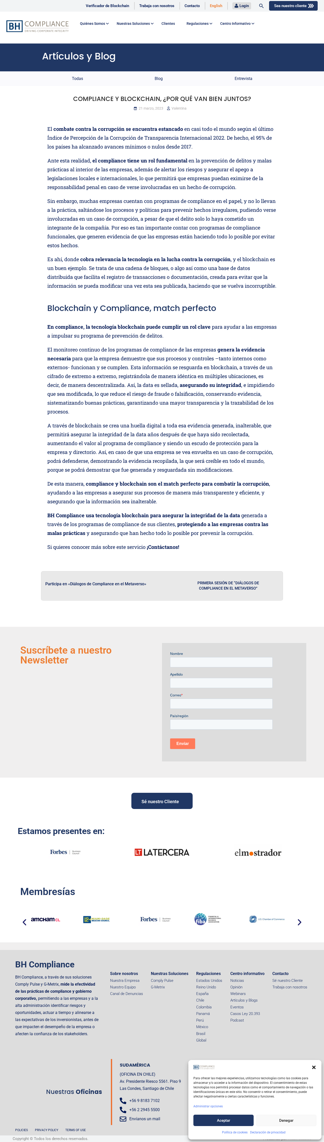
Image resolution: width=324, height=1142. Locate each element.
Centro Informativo (235, 24)
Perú (200, 1020)
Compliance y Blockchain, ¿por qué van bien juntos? (162, 99)
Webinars (238, 993)
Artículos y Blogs (244, 1000)
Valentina (179, 108)
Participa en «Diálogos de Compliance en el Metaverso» (95, 584)
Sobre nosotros (124, 973)
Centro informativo (247, 973)
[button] (313, 1067)
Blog (159, 78)
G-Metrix (158, 987)
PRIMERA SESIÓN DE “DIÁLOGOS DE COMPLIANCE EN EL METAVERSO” (228, 586)
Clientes (168, 24)
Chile (200, 1000)
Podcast (237, 1020)
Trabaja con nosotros (156, 6)
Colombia (204, 1007)
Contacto (192, 6)
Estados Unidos (209, 980)
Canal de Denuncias (126, 993)
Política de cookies (235, 1132)
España (202, 993)
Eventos (237, 1007)
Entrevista (243, 78)
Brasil (200, 1033)
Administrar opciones (208, 1106)
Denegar (286, 1120)
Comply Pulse (162, 980)
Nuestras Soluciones (169, 973)
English (216, 6)
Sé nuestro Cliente (287, 980)
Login (244, 6)
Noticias (237, 980)
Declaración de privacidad (268, 1132)
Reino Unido (206, 987)
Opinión (236, 987)
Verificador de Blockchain (107, 6)
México (202, 1027)
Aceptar (223, 1120)
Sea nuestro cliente (290, 6)
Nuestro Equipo (123, 987)
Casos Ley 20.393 (245, 1013)
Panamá (203, 1013)
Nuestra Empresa (124, 980)
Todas (77, 78)
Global (201, 1040)
